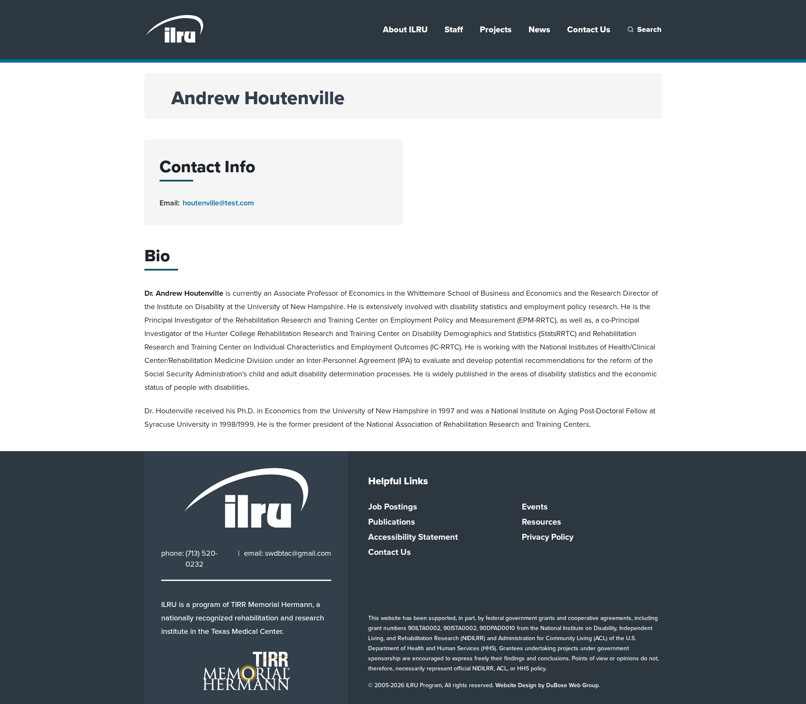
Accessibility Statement (413, 537)
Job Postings (392, 506)
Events (535, 506)
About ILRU (405, 29)
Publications (391, 521)
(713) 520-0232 (201, 559)
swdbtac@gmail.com (298, 553)
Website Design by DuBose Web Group (547, 685)
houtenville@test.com (218, 202)
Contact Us (588, 29)
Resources (541, 521)
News (539, 29)
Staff (454, 29)
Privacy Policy (547, 537)
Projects (496, 29)
